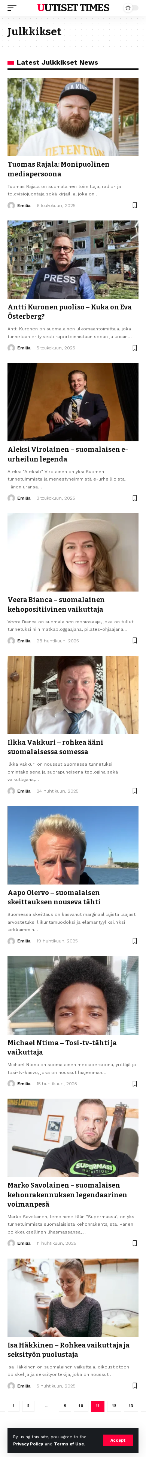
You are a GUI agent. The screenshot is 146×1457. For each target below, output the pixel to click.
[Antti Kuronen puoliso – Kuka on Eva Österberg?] (73, 259)
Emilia (24, 205)
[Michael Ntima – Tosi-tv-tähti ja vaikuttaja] (73, 995)
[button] (118, 1440)
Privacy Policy (28, 1444)
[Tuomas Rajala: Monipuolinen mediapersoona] (73, 117)
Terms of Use (69, 1444)
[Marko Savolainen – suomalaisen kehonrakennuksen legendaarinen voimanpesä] (73, 1138)
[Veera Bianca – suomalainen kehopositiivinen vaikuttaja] (73, 552)
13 (131, 1406)
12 (114, 1406)
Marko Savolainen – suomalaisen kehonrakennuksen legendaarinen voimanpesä (67, 1194)
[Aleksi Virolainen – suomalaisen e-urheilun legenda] (73, 402)
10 (81, 1406)
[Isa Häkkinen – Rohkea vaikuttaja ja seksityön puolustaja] (73, 1298)
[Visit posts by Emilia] (11, 205)
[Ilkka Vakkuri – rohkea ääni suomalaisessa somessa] (73, 695)
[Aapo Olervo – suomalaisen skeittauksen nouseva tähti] (73, 845)
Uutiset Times (73, 7)
